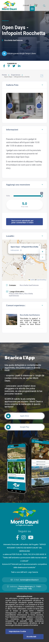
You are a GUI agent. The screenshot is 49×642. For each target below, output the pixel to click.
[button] (39, 105)
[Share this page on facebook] (4, 66)
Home (4, 75)
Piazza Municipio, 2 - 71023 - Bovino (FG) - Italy (30, 587)
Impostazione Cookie (17, 631)
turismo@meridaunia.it (29, 580)
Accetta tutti (31, 637)
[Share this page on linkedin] (19, 66)
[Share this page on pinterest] (8, 66)
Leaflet (32, 280)
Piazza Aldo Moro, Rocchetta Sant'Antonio (21, 295)
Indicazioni (15, 250)
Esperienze (15, 75)
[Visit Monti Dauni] (24, 516)
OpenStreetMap (41, 280)
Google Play (24, 427)
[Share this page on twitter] (14, 66)
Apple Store (24, 416)
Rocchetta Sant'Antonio (13, 40)
